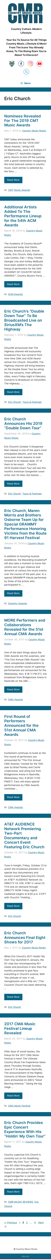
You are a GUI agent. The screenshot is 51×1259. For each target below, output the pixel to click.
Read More (13, 179)
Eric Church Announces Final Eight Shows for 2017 (24, 937)
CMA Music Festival (19, 1105)
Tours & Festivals (32, 402)
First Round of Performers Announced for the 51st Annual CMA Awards (21, 725)
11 (35, 1222)
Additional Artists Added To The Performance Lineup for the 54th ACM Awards (23, 216)
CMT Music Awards (19, 190)
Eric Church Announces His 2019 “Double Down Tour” (23, 423)
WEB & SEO (25, 1256)
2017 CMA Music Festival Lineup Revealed (19, 1028)
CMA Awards (15, 699)
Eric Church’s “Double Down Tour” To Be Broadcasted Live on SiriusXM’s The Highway (24, 320)
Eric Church (14, 402)
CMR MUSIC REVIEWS (20, 1201)
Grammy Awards (17, 603)
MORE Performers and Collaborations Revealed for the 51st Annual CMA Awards (24, 627)
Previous (10, 1222)
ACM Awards (15, 294)
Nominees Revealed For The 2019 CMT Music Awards (22, 121)
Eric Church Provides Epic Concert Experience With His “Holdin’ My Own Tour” (24, 1129)
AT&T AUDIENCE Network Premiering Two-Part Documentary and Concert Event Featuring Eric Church (24, 835)
